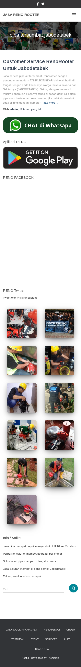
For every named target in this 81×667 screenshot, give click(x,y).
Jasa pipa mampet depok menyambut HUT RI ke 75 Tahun (39, 546)
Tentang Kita (40, 649)
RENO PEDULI (52, 629)
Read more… (49, 102)
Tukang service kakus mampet (22, 576)
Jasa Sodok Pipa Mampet (21, 629)
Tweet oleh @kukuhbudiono (20, 297)
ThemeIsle (53, 657)
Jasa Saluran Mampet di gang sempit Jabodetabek (34, 568)
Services (51, 639)
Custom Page (38, 4)
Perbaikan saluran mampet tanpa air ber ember (32, 553)
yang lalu (30, 109)
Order (70, 629)
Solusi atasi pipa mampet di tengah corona (29, 561)
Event (35, 639)
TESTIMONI (17, 639)
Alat (67, 639)
